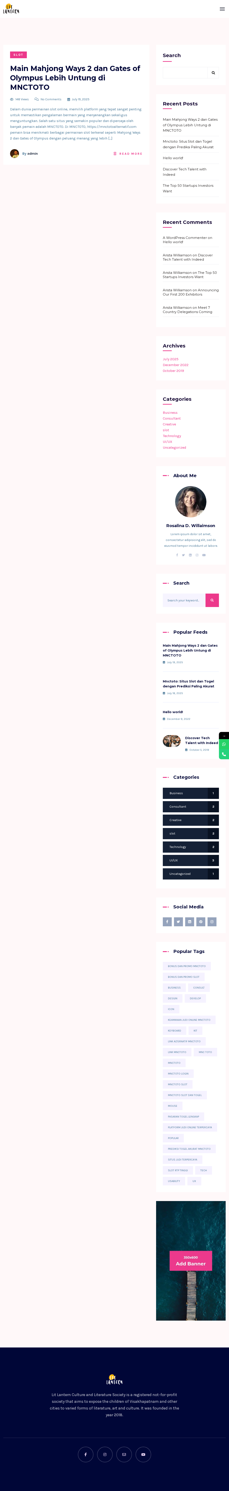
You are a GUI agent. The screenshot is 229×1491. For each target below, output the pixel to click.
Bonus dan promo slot (183, 976)
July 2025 (170, 359)
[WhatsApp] (224, 744)
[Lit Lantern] (11, 9)
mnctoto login (178, 1073)
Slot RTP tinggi (178, 1170)
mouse (172, 1105)
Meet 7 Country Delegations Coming (187, 309)
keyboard (174, 1030)
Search (172, 55)
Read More (130, 154)
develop (195, 998)
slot (18, 55)
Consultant (172, 418)
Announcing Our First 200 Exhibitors (191, 292)
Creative (169, 424)
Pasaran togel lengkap (183, 1116)
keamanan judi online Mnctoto (189, 1019)
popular (173, 1138)
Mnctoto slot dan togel (185, 1095)
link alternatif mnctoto (184, 1041)
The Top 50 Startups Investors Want (188, 188)
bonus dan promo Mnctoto (187, 966)
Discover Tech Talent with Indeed (184, 172)
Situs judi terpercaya (182, 1159)
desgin (172, 998)
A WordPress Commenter (185, 238)
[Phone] (224, 754)
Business (170, 412)
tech (203, 1170)
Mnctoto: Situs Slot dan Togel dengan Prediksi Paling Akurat (188, 144)
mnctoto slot (177, 1084)
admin (32, 153)
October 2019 (173, 371)
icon (171, 1009)
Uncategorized (174, 447)
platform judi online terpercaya (190, 1127)
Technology (172, 436)
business (174, 987)
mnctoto (174, 1062)
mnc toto (205, 1052)
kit (195, 1030)
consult (199, 987)
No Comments (50, 99)
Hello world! (173, 158)
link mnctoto (177, 1052)
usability (174, 1181)
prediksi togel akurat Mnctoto (189, 1148)
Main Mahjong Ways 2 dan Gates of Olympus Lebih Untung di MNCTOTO (75, 78)
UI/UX (167, 442)
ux (194, 1181)
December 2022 (176, 365)
